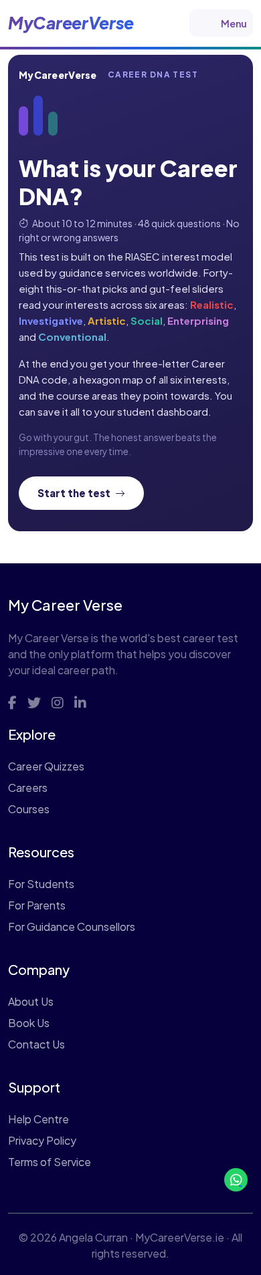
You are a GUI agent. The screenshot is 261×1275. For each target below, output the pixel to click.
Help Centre (38, 1119)
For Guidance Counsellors (71, 926)
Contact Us (36, 1044)
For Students (41, 884)
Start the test (74, 492)
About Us (31, 1001)
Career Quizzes (46, 766)
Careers (28, 788)
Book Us (29, 1023)
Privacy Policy (42, 1140)
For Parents (37, 905)
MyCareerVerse (71, 22)
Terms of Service (49, 1162)
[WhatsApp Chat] (236, 1179)
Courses (29, 809)
